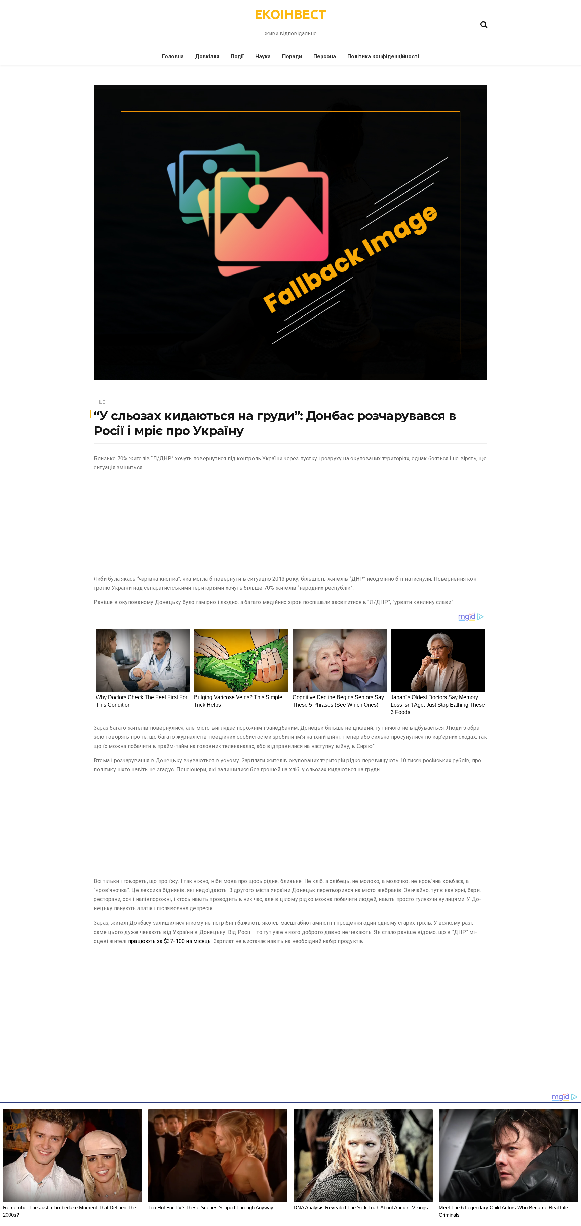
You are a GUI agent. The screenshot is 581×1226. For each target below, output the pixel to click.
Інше (100, 402)
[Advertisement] (290, 524)
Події (237, 56)
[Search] (483, 23)
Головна (173, 56)
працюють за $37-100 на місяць (169, 941)
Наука (263, 56)
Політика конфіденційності (383, 56)
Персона (324, 56)
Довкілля (207, 56)
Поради (292, 56)
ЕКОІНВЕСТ (290, 14)
